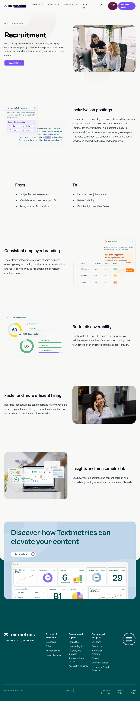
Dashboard (51, 642)
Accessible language (78, 666)
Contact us (97, 646)
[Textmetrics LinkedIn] (67, 691)
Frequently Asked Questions (100, 669)
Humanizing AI (75, 646)
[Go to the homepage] (15, 6)
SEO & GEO (74, 642)
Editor (48, 646)
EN (101, 5)
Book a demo (21, 554)
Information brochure (97, 652)
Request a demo (125, 5)
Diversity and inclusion (75, 652)
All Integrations (53, 650)
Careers (95, 658)
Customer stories (100, 662)
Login (112, 4)
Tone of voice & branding (76, 660)
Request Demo (14, 63)
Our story (96, 642)
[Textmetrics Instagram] (72, 691)
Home (7, 23)
